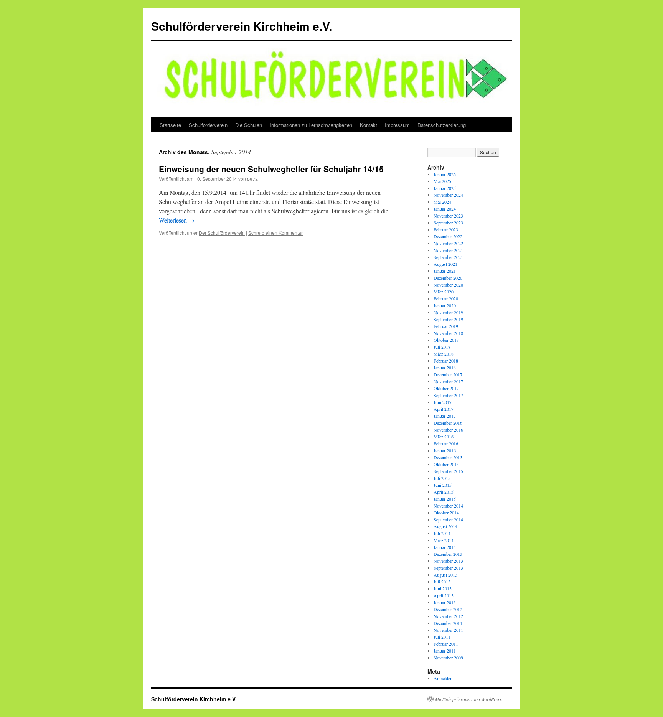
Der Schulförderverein (222, 232)
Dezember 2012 (448, 609)
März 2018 (444, 354)
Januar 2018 (445, 367)
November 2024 (448, 195)
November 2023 (448, 216)
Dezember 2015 (448, 457)
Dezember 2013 (448, 554)
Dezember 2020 (448, 278)
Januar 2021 (445, 271)
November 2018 (448, 333)
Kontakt (368, 125)
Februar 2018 (446, 361)
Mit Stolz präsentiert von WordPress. (469, 699)
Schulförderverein (208, 125)
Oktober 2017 (446, 388)
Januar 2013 (445, 602)
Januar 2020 (445, 305)
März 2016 (444, 436)
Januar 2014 (445, 547)
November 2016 (448, 430)
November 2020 (448, 285)
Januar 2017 (445, 416)
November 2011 (448, 630)
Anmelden (443, 678)
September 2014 (448, 519)
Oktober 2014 (446, 512)
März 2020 (444, 291)
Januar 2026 (445, 174)
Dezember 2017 (448, 374)
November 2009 (448, 657)
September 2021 (448, 257)
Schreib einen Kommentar (275, 232)
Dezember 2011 (448, 623)
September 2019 (448, 319)
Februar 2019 (446, 326)
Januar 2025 (445, 188)
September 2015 (448, 471)
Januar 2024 (445, 209)
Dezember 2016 (448, 423)
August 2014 (445, 526)
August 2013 (445, 575)
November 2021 (448, 250)
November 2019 (448, 312)
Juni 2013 (443, 588)
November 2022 (448, 243)
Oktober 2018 (446, 340)
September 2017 (448, 395)
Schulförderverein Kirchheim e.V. (241, 26)
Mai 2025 (442, 181)
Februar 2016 (446, 443)
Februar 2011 (446, 644)
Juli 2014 (442, 533)
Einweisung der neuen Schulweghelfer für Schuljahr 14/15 (271, 169)
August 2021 (445, 264)
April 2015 (444, 492)
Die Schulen (248, 125)
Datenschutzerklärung (441, 125)
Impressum (397, 125)
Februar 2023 (446, 229)
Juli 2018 (442, 347)
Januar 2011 (445, 651)
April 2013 (444, 595)
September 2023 (448, 222)
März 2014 (444, 540)
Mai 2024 (442, 202)
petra (252, 178)
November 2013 (448, 561)
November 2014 (448, 506)
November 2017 (448, 381)
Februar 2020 (446, 298)
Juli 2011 (442, 637)
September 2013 (448, 568)
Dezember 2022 (448, 236)
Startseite (170, 125)
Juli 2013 (442, 582)
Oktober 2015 (446, 464)
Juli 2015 (442, 478)
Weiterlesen (177, 220)
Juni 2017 (443, 402)
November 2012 (448, 616)
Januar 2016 (445, 450)
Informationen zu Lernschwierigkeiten (311, 125)
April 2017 (444, 409)
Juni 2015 (443, 485)
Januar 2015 (445, 499)
